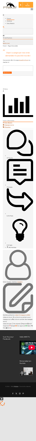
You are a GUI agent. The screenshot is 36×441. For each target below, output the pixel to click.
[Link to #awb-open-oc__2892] (32, 9)
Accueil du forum (24, 60)
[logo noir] (10, 3)
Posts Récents (10, 23)
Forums (9, 18)
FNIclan (16, 386)
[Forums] (3, 35)
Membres (9, 21)
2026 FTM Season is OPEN (22, 315)
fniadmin (19, 282)
